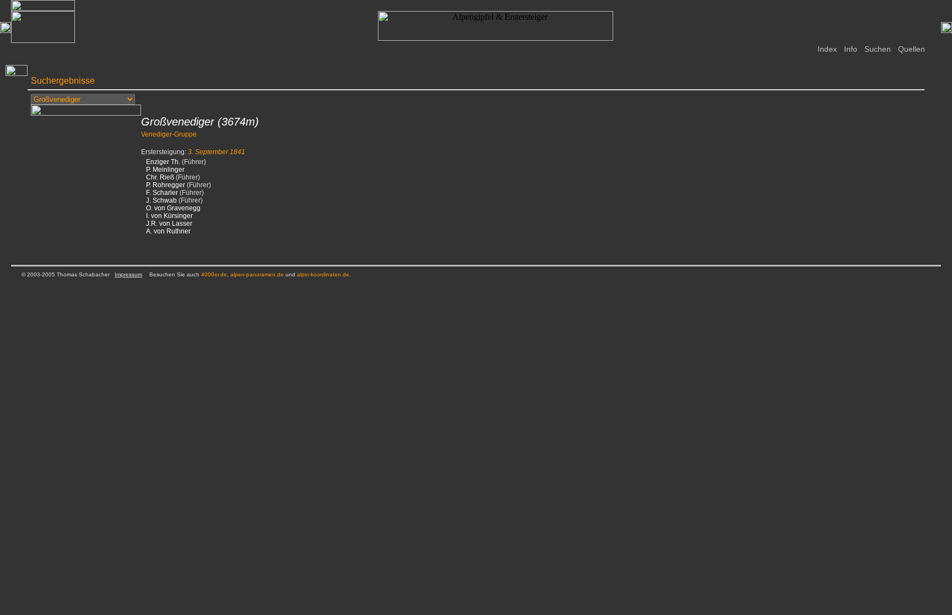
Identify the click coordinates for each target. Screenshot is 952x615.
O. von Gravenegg (173, 208)
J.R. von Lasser (169, 223)
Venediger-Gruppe (169, 134)
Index (827, 49)
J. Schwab (161, 200)
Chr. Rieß (160, 177)
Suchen (877, 49)
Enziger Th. (163, 162)
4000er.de (214, 274)
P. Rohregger (165, 185)
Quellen (911, 49)
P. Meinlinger (165, 169)
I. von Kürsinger (169, 216)
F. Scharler (162, 193)
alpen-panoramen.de (257, 274)
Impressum (128, 274)
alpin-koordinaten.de (323, 274)
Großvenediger (177, 122)
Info (850, 49)
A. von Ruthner (168, 231)
